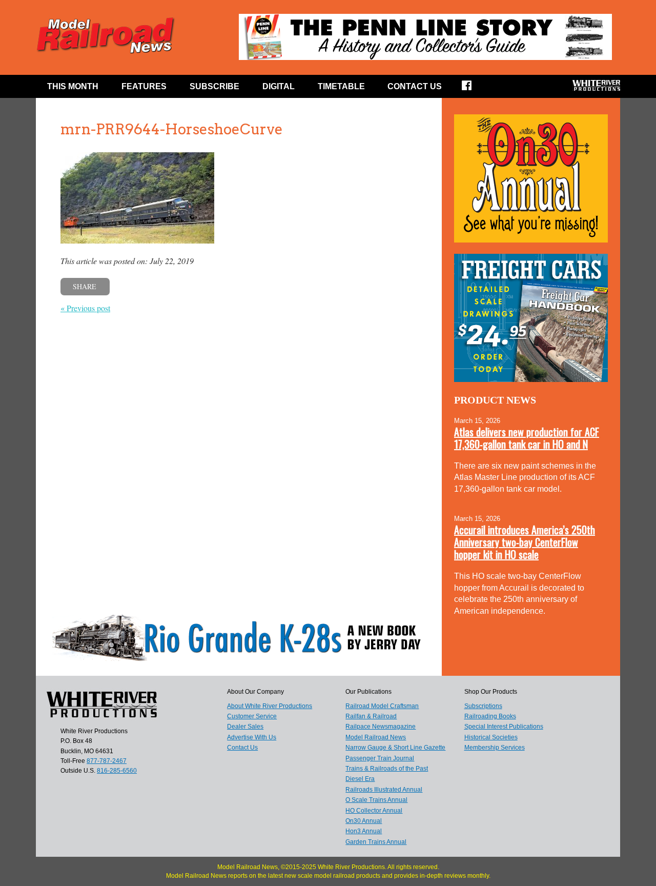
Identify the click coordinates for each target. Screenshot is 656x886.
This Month (72, 86)
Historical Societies (491, 737)
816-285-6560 (117, 770)
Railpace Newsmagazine (380, 726)
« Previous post (85, 308)
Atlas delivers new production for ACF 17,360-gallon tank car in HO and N (526, 438)
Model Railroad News (375, 737)
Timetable (341, 86)
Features (144, 86)
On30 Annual (363, 820)
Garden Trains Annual (375, 841)
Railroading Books (490, 716)
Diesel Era (360, 778)
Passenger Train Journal (379, 758)
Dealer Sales (245, 726)
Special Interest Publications (503, 726)
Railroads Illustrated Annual (383, 789)
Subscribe (214, 86)
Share (84, 286)
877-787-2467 (107, 760)
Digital (278, 86)
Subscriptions (483, 706)
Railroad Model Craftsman (382, 706)
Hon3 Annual (363, 831)
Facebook (473, 88)
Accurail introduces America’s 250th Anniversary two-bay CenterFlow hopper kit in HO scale (524, 542)
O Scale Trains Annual (376, 799)
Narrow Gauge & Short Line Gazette (395, 747)
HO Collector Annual (373, 810)
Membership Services (494, 747)
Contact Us (414, 86)
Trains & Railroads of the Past (386, 768)
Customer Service (252, 716)
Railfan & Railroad (371, 716)
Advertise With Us (251, 737)
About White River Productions (269, 706)
